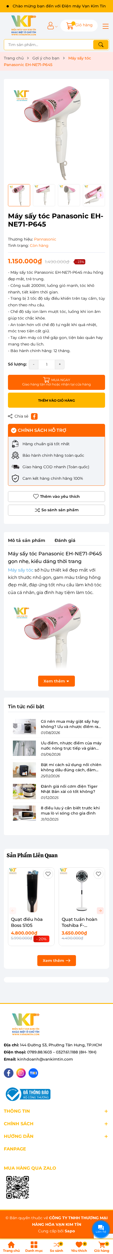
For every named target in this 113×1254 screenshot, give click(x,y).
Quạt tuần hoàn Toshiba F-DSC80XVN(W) (79, 925)
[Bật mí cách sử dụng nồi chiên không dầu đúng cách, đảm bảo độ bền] (24, 770)
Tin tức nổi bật (26, 707)
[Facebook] (8, 1073)
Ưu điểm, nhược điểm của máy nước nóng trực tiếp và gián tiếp (71, 748)
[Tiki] (33, 1073)
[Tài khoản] (50, 25)
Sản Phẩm (32, 855)
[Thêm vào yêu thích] (48, 874)
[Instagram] (21, 1073)
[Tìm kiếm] (100, 44)
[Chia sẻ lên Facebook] (34, 416)
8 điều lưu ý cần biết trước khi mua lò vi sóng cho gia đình (70, 810)
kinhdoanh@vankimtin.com (45, 1059)
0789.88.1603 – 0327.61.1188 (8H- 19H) (62, 1052)
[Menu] (104, 25)
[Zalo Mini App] (17, 1187)
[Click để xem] (56, 131)
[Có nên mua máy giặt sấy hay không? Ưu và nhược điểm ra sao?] (24, 726)
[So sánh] (56, 510)
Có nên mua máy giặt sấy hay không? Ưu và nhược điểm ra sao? (70, 727)
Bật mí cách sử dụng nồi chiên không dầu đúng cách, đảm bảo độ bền (71, 770)
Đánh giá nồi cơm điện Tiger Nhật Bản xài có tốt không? (69, 789)
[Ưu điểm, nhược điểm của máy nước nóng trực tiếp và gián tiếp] (24, 748)
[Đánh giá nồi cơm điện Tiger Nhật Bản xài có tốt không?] (24, 791)
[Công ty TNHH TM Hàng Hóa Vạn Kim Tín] (24, 25)
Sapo (70, 1231)
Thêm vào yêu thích (60, 496)
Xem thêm (53, 960)
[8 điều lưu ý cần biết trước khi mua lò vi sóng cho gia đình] (24, 813)
